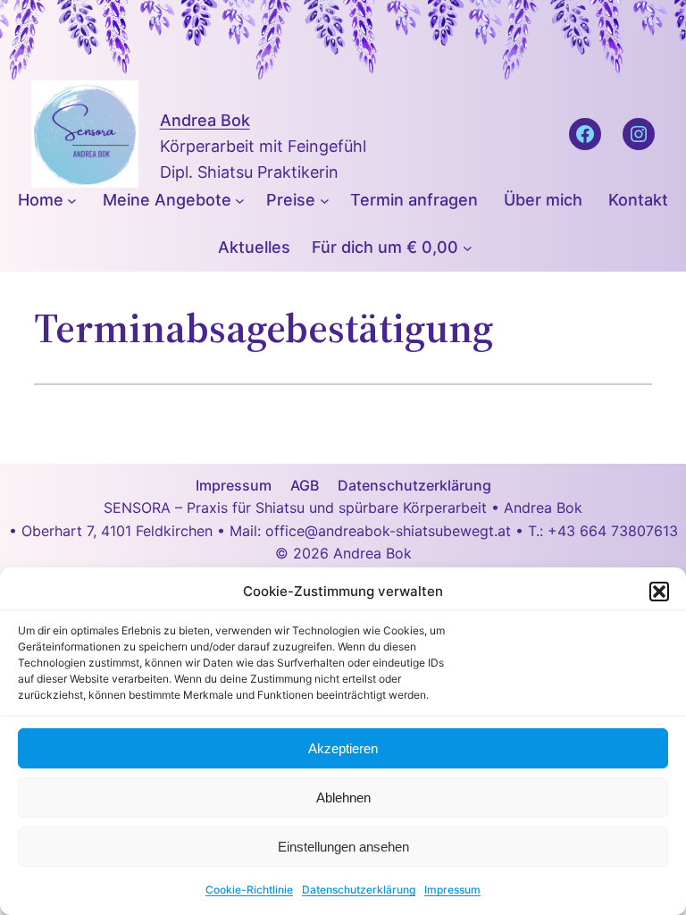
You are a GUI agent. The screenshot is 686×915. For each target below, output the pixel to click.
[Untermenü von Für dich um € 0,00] (468, 248)
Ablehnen (343, 797)
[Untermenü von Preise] (325, 201)
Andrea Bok (205, 120)
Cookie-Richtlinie (249, 889)
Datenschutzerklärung (358, 889)
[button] (659, 591)
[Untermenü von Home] (72, 201)
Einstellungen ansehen (343, 846)
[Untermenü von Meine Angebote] (240, 201)
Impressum (452, 889)
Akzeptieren (343, 748)
